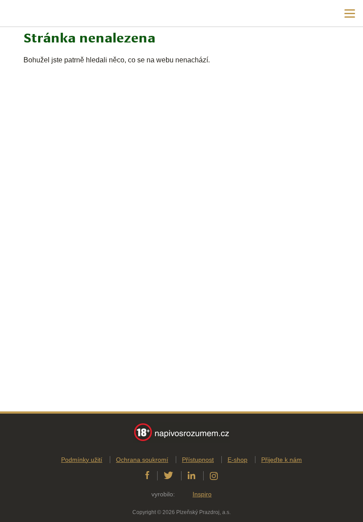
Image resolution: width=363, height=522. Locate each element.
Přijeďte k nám (281, 459)
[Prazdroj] (44, 13)
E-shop (237, 459)
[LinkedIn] (191, 475)
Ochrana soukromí (142, 459)
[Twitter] (168, 475)
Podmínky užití (81, 459)
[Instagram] (214, 475)
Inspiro (202, 494)
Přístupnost (198, 459)
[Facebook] (147, 475)
